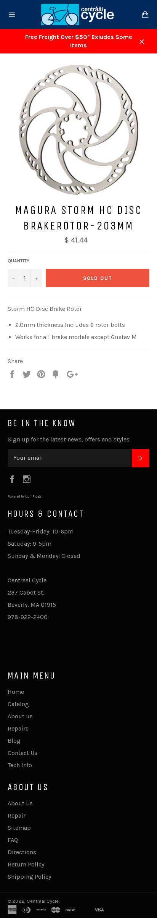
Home (16, 691)
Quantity (18, 260)
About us (20, 716)
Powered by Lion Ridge (24, 496)
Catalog (18, 704)
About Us (20, 803)
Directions (22, 852)
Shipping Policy (29, 876)
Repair (17, 815)
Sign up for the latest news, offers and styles (69, 439)
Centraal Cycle (43, 901)
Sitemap (19, 827)
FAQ (13, 840)
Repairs (18, 728)
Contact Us (22, 752)
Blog (14, 740)
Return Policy (26, 864)
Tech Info (20, 765)
